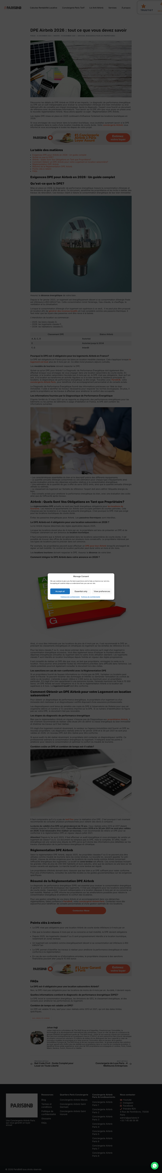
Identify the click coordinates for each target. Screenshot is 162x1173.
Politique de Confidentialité (70, 597)
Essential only (81, 591)
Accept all (60, 591)
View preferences (102, 591)
